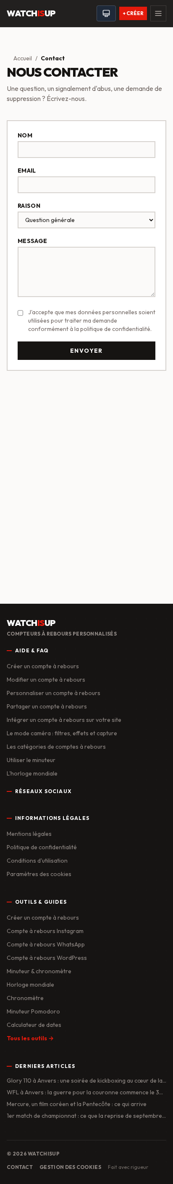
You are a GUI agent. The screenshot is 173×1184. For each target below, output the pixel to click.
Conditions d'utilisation (37, 860)
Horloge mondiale (30, 984)
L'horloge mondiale (32, 773)
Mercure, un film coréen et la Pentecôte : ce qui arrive (77, 1104)
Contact (20, 1167)
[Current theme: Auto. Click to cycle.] (106, 13)
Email (27, 170)
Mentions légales (29, 834)
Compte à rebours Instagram (45, 931)
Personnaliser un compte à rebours (53, 693)
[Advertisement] (86, 470)
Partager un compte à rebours (47, 706)
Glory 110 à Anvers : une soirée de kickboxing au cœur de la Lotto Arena (85, 1081)
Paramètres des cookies (39, 874)
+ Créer (133, 13)
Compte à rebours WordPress (47, 958)
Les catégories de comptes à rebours (56, 746)
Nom (25, 135)
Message (32, 241)
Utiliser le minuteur (31, 760)
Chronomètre (25, 998)
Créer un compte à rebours (43, 666)
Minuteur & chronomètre (39, 971)
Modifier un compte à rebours (46, 679)
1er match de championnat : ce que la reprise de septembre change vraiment (84, 1116)
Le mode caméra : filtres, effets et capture (62, 733)
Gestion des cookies (70, 1167)
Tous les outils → (30, 1038)
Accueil (22, 58)
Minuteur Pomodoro (33, 1011)
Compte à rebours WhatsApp (46, 944)
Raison (29, 205)
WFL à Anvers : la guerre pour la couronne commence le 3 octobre (83, 1092)
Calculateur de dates (34, 1025)
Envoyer (86, 350)
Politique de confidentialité (42, 847)
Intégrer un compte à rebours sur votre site (64, 720)
